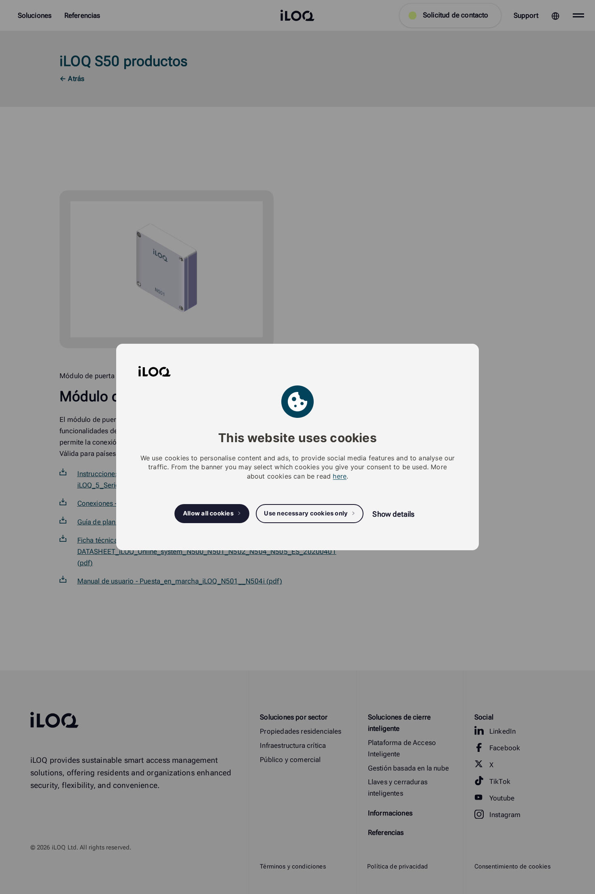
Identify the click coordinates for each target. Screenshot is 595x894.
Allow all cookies (208, 513)
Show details (393, 514)
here (339, 476)
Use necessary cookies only (306, 513)
